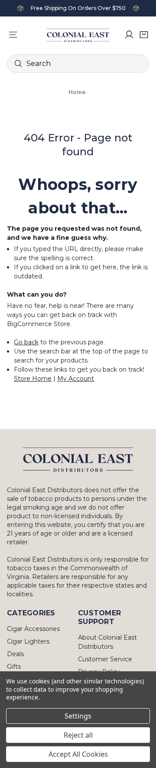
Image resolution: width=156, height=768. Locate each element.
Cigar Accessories (33, 629)
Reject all (78, 735)
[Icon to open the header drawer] (13, 34)
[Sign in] (129, 34)
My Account (75, 378)
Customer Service (105, 659)
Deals (15, 654)
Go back (26, 342)
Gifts (14, 666)
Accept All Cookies (78, 754)
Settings (78, 716)
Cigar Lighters (28, 641)
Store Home (33, 378)
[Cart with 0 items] (143, 34)
